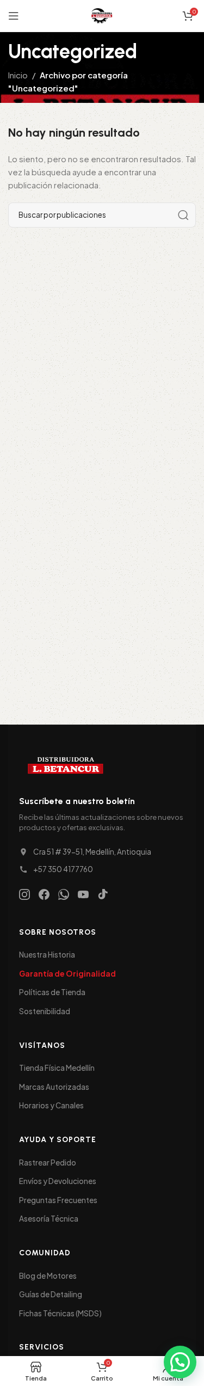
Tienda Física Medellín (57, 1067)
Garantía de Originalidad (67, 973)
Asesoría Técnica (48, 1218)
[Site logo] (101, 14)
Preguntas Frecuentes (58, 1200)
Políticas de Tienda (52, 992)
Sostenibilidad (44, 1011)
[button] (180, 1362)
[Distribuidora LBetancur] (65, 766)
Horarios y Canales (51, 1105)
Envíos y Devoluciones (57, 1181)
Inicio (18, 75)
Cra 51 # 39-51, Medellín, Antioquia (92, 851)
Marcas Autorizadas (54, 1086)
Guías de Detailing (50, 1294)
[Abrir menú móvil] (13, 16)
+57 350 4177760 (63, 869)
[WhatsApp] (63, 894)
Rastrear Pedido (47, 1162)
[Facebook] (44, 894)
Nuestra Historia (47, 954)
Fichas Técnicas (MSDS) (60, 1313)
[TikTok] (102, 894)
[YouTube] (83, 894)
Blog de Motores (48, 1275)
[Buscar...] (183, 215)
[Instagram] (24, 894)
